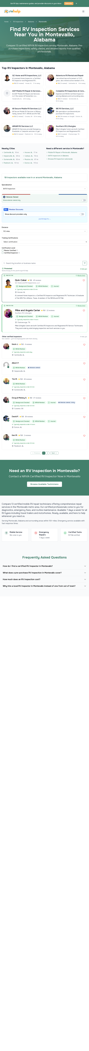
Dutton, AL (31, 163)
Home (6, 22)
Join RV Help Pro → (44, 219)
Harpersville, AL (12, 156)
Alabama (31, 22)
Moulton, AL (31, 159)
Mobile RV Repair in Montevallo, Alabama (62, 152)
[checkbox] (2, 250)
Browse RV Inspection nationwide (60, 159)
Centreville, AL (11, 152)
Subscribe (68, 3)
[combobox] (44, 188)
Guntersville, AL (12, 159)
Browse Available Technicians (44, 484)
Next (53, 453)
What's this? (81, 275)
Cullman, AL (31, 156)
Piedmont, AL (11, 163)
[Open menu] (83, 11)
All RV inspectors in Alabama (58, 156)
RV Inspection (18, 22)
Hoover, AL (31, 152)
